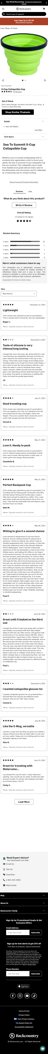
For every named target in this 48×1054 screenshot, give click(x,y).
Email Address (12, 928)
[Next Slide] (46, 3)
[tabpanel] (24, 502)
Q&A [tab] (30, 191)
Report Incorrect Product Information (24, 182)
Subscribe (35, 932)
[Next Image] (45, 80)
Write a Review (24, 205)
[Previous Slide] (1, 3)
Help (2, 895)
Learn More (38, 130)
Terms (24, 964)
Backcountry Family (8, 910)
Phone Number (12, 969)
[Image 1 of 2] (22, 80)
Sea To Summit (6, 86)
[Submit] (4, 14)
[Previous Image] (3, 80)
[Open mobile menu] (3, 8)
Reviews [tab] (19, 191)
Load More (24, 801)
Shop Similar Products (17, 112)
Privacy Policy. (32, 964)
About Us (4, 903)
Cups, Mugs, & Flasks (9, 28)
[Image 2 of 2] (25, 80)
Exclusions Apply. (11, 953)
